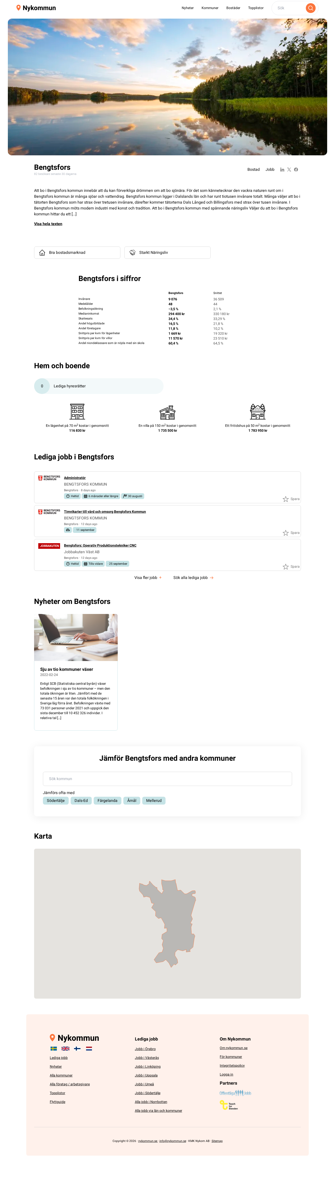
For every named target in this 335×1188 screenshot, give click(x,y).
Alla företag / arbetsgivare (70, 1084)
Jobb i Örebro (145, 1049)
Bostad (253, 169)
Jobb (270, 169)
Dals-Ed (81, 801)
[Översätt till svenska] (54, 1049)
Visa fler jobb (148, 577)
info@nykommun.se (172, 1141)
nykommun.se (148, 1141)
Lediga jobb (59, 1057)
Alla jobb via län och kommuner (158, 1110)
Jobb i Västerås (147, 1057)
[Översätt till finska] (77, 1049)
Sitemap (217, 1141)
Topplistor (256, 8)
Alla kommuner (61, 1075)
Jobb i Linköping (148, 1066)
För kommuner (231, 1056)
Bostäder (233, 8)
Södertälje (56, 801)
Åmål (131, 801)
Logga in (226, 1074)
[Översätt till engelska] (65, 1049)
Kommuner (210, 8)
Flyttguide (57, 1101)
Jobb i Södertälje (147, 1093)
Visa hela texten (48, 224)
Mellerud (154, 801)
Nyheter (188, 8)
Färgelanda (107, 801)
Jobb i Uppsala (146, 1075)
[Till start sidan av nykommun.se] (36, 8)
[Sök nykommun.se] (311, 8)
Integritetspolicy (232, 1065)
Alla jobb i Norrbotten (151, 1101)
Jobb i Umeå (144, 1084)
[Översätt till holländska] (89, 1049)
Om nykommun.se (233, 1048)
